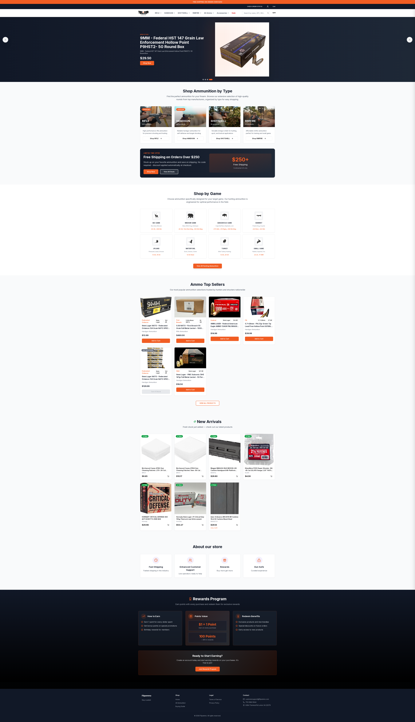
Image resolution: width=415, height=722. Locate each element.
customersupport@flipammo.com (257, 699)
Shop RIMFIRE (257, 138)
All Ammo (208, 13)
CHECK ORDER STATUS (254, 6)
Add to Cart (156, 341)
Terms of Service (215, 699)
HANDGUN (168, 13)
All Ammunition (181, 703)
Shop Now (147, 63)
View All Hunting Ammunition (207, 266)
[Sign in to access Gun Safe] (274, 13)
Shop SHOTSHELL (223, 138)
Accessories (222, 13)
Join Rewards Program (207, 669)
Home (178, 699)
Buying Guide (180, 706)
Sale (233, 13)
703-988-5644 (251, 702)
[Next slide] (409, 40)
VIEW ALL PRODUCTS (208, 403)
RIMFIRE (196, 13)
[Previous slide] (5, 40)
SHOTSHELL (183, 13)
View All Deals (169, 172)
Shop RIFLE (154, 138)
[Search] (268, 13)
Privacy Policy (214, 703)
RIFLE (157, 13)
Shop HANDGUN (189, 138)
